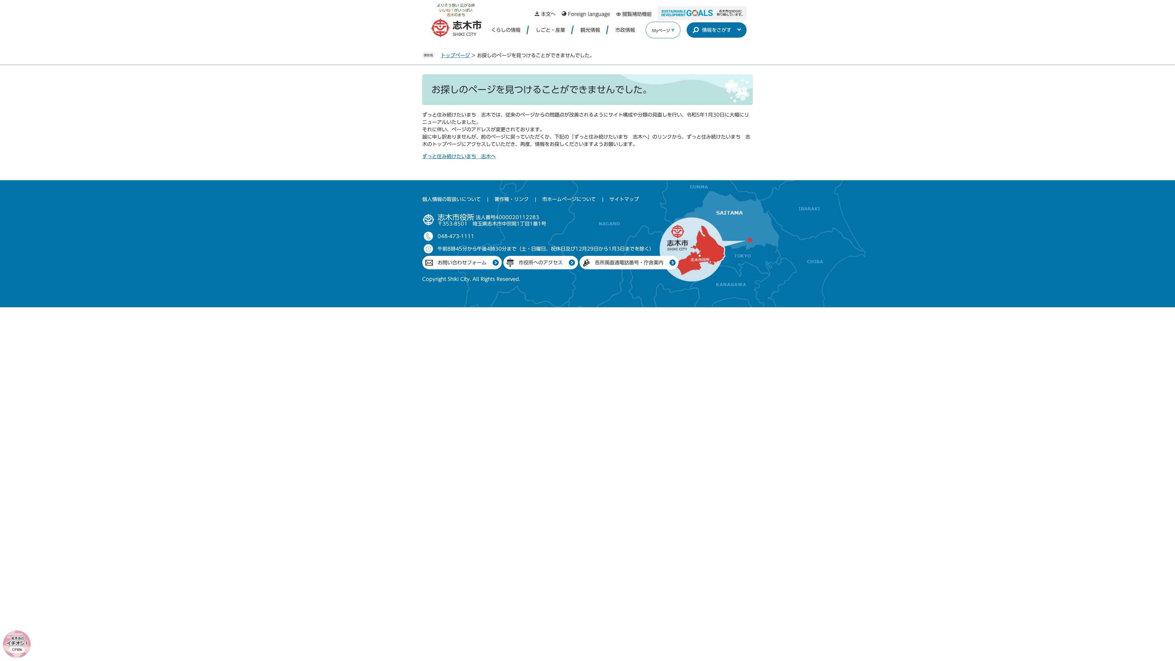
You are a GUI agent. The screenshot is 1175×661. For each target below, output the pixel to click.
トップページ (455, 55)
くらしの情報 (505, 30)
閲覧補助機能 (637, 14)
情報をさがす (716, 30)
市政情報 (625, 30)
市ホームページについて (569, 199)
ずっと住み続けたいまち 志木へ (459, 156)
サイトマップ (624, 199)
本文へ (548, 14)
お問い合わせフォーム (462, 262)
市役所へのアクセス (541, 262)
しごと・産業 (550, 30)
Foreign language (589, 14)
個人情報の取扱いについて (451, 199)
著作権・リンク (511, 199)
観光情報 (590, 30)
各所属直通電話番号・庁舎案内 (629, 262)
